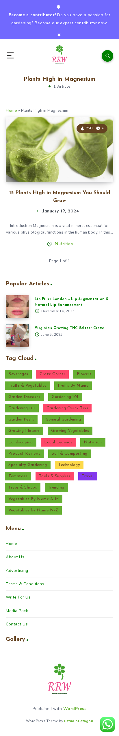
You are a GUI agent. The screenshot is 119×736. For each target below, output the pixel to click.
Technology (69, 465)
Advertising (17, 570)
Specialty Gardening (27, 465)
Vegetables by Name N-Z (33, 510)
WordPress (75, 708)
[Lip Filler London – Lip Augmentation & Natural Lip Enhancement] (17, 306)
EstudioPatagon (78, 721)
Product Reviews (24, 453)
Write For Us (18, 597)
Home (11, 110)
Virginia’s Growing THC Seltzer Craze (69, 328)
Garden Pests (21, 419)
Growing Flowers (24, 431)
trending (56, 487)
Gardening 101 (65, 397)
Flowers (84, 374)
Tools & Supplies (54, 476)
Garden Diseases (24, 397)
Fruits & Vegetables (27, 385)
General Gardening (63, 419)
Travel (88, 476)
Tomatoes (17, 476)
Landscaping (20, 442)
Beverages (18, 374)
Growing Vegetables (70, 431)
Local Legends (58, 442)
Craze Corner (52, 374)
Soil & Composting (70, 453)
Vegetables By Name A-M (33, 499)
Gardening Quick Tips (67, 408)
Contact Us (17, 624)
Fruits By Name (73, 385)
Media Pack (17, 611)
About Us (15, 557)
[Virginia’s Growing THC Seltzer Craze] (17, 335)
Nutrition (64, 244)
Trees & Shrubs (22, 487)
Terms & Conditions (25, 584)
